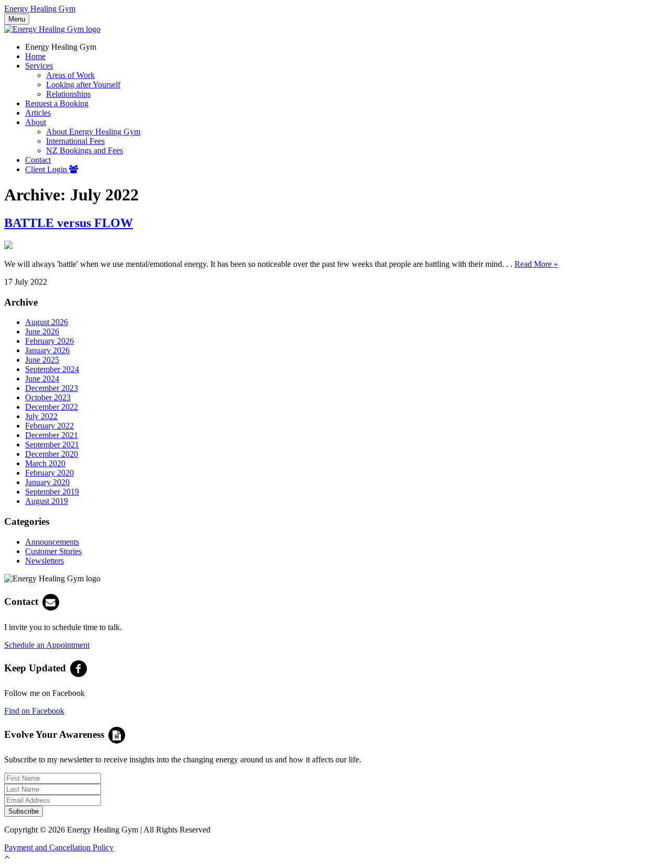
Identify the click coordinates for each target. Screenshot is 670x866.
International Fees (75, 141)
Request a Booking (56, 103)
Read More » (536, 264)
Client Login (47, 169)
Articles (38, 112)
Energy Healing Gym (39, 8)
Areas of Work (70, 75)
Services (39, 65)
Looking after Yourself (83, 84)
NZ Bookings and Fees (84, 150)
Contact (38, 159)
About (35, 122)
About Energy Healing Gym (93, 131)
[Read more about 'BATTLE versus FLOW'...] (8, 246)
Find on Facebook (34, 710)
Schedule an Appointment (47, 644)
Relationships (68, 93)
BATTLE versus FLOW (68, 223)
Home (35, 56)
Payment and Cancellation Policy (59, 847)
